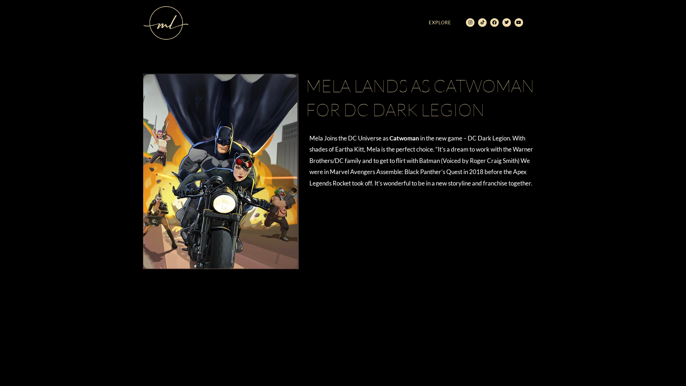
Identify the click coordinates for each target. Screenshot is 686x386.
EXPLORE (440, 22)
